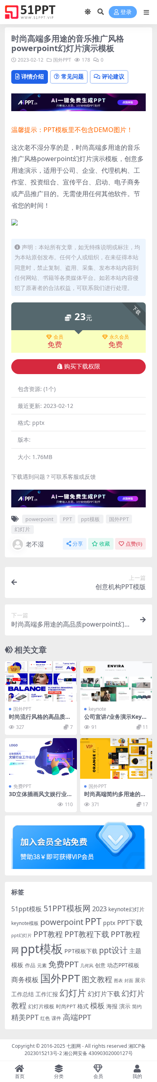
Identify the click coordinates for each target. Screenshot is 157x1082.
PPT (67, 519)
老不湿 (35, 544)
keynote (97, 708)
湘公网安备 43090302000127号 (98, 1053)
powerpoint (39, 519)
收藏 (104, 544)
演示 (124, 1006)
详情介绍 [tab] (32, 76)
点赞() (134, 544)
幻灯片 (22, 529)
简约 (137, 1006)
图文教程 (97, 979)
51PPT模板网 (67, 908)
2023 (99, 908)
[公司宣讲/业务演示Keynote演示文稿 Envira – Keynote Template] (116, 681)
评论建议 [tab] (113, 76)
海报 (112, 1006)
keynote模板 (25, 923)
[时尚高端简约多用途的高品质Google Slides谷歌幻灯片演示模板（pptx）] (116, 758)
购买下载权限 (82, 366)
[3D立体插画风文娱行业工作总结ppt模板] (41, 758)
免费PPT (22, 786)
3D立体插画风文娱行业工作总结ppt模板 (40, 797)
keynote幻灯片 (126, 909)
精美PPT (25, 1017)
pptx (109, 923)
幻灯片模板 (41, 1006)
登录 (126, 12)
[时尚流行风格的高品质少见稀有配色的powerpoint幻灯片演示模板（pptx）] (41, 681)
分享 (77, 544)
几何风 (86, 965)
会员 (58, 337)
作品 (30, 965)
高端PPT (77, 1017)
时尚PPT (66, 1006)
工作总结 (22, 994)
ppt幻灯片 (21, 935)
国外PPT (62, 59)
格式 (83, 1006)
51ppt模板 (26, 908)
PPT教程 (48, 934)
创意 (100, 965)
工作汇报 (46, 994)
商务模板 (25, 979)
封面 (128, 980)
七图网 (73, 1046)
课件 (56, 1018)
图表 (118, 980)
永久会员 (119, 337)
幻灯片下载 (104, 993)
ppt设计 (113, 950)
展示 (140, 980)
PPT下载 (130, 922)
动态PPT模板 (123, 965)
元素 (42, 965)
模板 (97, 1005)
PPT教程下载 (86, 934)
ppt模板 (90, 519)
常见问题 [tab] (72, 76)
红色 (45, 1018)
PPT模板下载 (80, 951)
